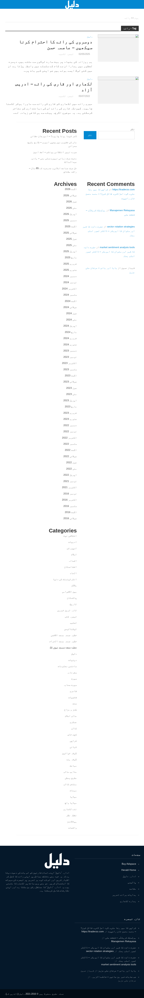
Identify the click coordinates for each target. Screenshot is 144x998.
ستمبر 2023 (70, 369)
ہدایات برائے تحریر (124, 894)
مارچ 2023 (71, 406)
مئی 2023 (71, 394)
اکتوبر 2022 (69, 437)
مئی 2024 (71, 319)
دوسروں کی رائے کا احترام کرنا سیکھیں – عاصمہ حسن (56, 44)
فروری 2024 (70, 338)
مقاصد (132, 888)
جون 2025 (71, 238)
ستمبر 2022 (70, 443)
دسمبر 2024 (70, 276)
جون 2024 (71, 313)
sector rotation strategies (121, 226)
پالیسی (132, 882)
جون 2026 (71, 201)
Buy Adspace (129, 863)
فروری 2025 (70, 263)
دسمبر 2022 (70, 425)
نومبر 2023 (70, 357)
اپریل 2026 (70, 214)
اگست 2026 (71, 189)
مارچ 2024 (71, 332)
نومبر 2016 (70, 493)
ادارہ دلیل (129, 876)
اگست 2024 (71, 301)
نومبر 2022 (70, 431)
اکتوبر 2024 (69, 288)
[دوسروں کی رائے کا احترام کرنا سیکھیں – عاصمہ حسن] (118, 47)
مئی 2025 (71, 245)
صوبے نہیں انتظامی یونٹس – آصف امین (55, 152)
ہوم (137, 18)
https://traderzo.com (123, 189)
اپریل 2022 (70, 474)
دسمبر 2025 (70, 220)
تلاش (132, 129)
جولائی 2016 (70, 518)
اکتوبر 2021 (69, 487)
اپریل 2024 (70, 325)
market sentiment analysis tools (117, 247)
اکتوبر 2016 (69, 499)
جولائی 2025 (70, 232)
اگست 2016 (71, 512)
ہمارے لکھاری (128, 901)
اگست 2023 (71, 375)
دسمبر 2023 (70, 350)
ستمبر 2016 (70, 506)
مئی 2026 (71, 207)
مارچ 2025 (71, 257)
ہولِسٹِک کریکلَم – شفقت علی (120, 937)
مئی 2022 (71, 468)
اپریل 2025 (70, 251)
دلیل (90, 37)
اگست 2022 (71, 450)
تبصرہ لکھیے (66, 54)
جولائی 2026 (70, 195)
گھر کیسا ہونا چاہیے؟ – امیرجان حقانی (53, 136)
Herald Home (128, 870)
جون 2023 (71, 388)
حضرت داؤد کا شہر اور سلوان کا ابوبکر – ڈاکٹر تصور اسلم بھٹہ (109, 231)
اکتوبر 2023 (69, 363)
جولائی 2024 (70, 307)
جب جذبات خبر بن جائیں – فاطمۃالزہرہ (113, 976)
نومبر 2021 (70, 481)
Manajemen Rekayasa (122, 210)
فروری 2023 (70, 412)
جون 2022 (71, 462)
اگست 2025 (71, 226)
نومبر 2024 (70, 282)
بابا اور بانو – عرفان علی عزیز (117, 970)
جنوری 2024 (70, 344)
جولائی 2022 (70, 456)
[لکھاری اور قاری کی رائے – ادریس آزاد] (118, 89)
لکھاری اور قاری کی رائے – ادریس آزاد (54, 86)
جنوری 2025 (70, 269)
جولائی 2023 (70, 381)
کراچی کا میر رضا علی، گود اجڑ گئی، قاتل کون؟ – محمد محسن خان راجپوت (110, 194)
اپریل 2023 (70, 400)
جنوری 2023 (70, 419)
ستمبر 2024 (70, 294)
